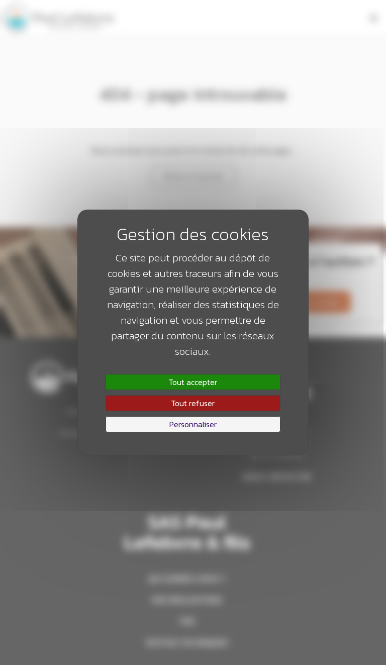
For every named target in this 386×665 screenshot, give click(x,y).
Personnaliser (193, 424)
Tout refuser (193, 403)
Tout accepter (192, 382)
